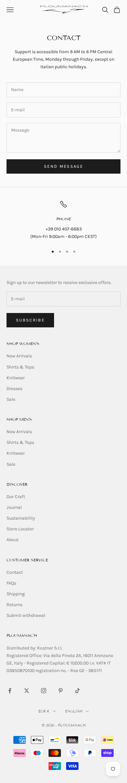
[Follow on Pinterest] (60, 690)
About (13, 539)
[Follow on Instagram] (43, 690)
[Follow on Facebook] (10, 690)
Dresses (14, 388)
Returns (14, 604)
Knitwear (16, 378)
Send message (63, 166)
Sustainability (21, 518)
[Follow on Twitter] (26, 690)
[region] (63, 220)
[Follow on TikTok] (77, 690)
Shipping (16, 594)
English (73, 711)
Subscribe (30, 320)
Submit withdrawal (26, 615)
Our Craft (16, 496)
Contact (15, 572)
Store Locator (20, 529)
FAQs (11, 583)
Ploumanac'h (22, 635)
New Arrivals (19, 356)
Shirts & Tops (20, 367)
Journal (14, 507)
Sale (11, 399)
